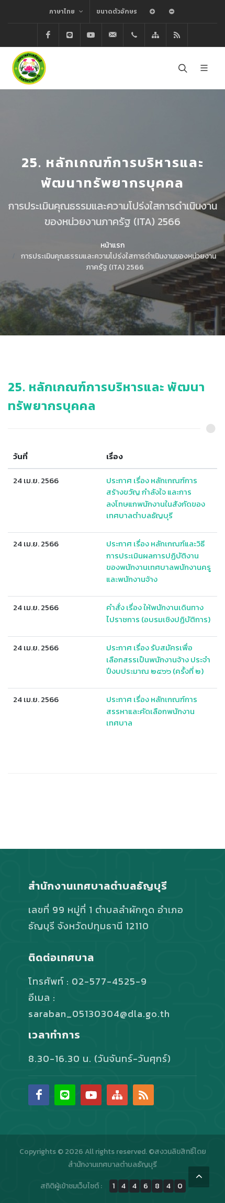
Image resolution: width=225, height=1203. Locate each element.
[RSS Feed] (176, 35)
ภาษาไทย (62, 11)
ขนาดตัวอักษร (116, 11)
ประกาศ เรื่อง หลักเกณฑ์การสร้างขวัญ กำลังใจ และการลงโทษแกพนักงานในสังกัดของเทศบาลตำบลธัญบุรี (155, 498)
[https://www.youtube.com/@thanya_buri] (91, 35)
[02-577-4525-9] (133, 35)
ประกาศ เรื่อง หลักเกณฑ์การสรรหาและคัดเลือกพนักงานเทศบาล (151, 711)
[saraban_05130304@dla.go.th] (112, 35)
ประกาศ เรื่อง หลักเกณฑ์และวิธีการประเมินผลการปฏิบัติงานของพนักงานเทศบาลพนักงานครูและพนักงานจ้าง (158, 561)
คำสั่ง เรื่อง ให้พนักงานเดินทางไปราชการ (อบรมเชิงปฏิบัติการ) (158, 613)
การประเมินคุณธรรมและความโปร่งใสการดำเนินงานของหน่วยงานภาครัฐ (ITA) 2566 (118, 262)
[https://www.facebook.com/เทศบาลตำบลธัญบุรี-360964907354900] (48, 35)
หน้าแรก (112, 245)
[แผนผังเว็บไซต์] (155, 35)
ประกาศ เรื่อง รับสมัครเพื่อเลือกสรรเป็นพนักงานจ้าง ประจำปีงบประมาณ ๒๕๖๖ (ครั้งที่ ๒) (158, 659)
